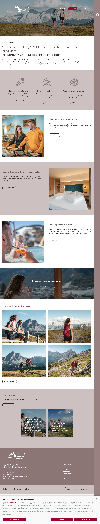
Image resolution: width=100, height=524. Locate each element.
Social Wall (67, 474)
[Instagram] (64, 479)
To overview (8, 405)
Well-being (55, 241)
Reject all (61, 519)
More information (14, 519)
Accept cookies (85, 519)
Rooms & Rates (9, 188)
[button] (97, 499)
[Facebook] (68, 479)
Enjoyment (55, 135)
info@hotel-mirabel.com (14, 467)
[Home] (97, 15)
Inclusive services (46, 286)
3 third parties (12, 502)
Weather (66, 470)
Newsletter (67, 472)
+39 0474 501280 (10, 465)
